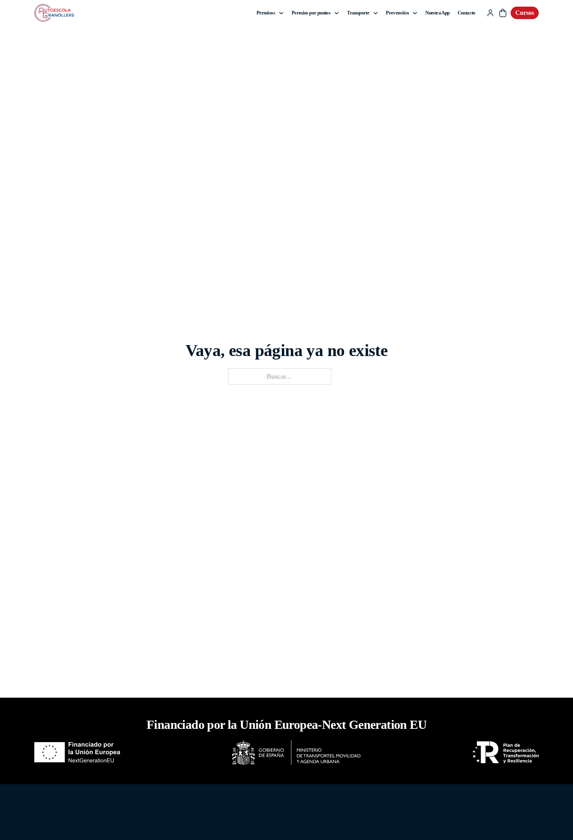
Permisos (265, 13)
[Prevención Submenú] (414, 13)
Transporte (358, 13)
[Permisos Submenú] (281, 13)
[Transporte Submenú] (375, 13)
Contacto (467, 13)
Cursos (524, 12)
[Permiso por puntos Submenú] (336, 13)
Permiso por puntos (311, 13)
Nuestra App (437, 13)
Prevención (397, 13)
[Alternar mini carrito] (503, 13)
